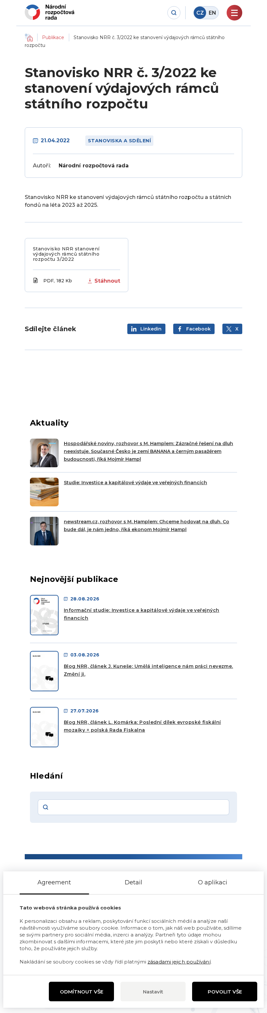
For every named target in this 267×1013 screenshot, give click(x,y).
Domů (29, 37)
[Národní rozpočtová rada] (49, 12)
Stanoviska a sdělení (119, 141)
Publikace (53, 37)
